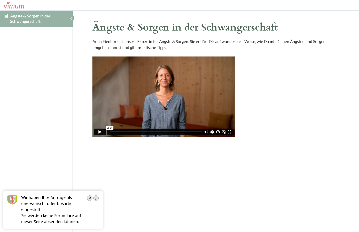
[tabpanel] (215, 88)
